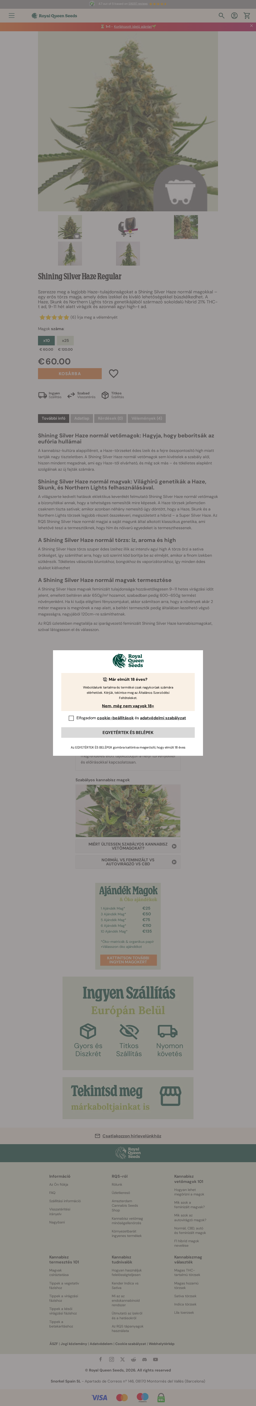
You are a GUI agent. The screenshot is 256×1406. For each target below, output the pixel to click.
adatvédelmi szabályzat (163, 718)
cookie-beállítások (115, 718)
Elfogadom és (131, 718)
